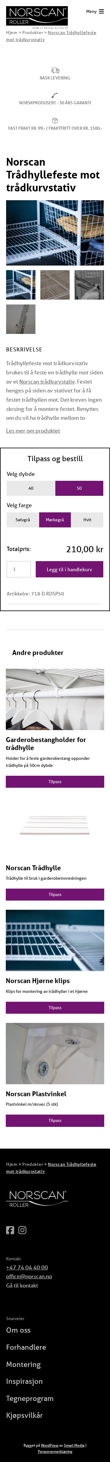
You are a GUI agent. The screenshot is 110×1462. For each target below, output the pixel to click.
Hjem (11, 32)
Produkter (32, 32)
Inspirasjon (24, 1381)
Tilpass (55, 781)
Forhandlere (26, 1347)
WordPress (49, 1445)
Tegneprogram (30, 1398)
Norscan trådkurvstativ (47, 381)
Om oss (18, 1330)
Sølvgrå (23, 519)
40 (30, 488)
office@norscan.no (29, 1276)
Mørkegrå (55, 519)
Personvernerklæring (55, 1451)
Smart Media (74, 1445)
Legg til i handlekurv (69, 569)
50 (79, 488)
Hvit (87, 519)
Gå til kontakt (22, 1285)
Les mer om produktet (33, 430)
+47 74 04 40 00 (27, 1267)
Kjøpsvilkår (24, 1415)
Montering (23, 1364)
